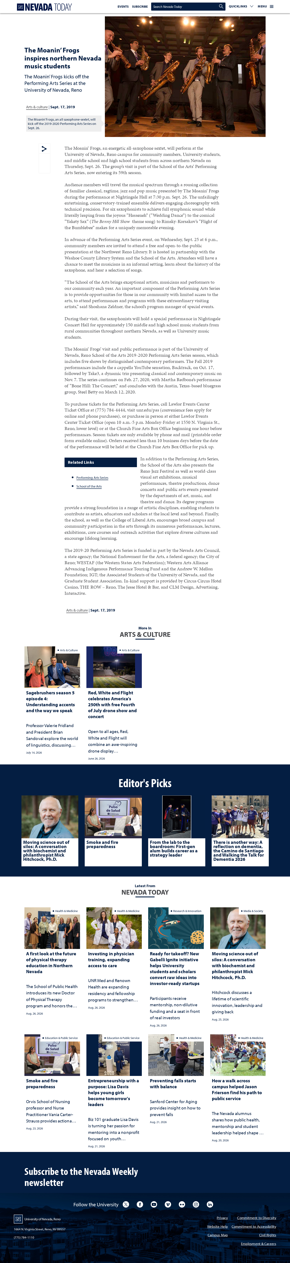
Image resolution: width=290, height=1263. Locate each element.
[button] (241, 6)
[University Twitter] (126, 1204)
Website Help (217, 1227)
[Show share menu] (44, 149)
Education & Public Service (61, 1038)
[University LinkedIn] (210, 1204)
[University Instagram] (196, 1204)
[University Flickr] (182, 1204)
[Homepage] (43, 7)
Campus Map (218, 1235)
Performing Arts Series (92, 477)
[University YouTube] (154, 1204)
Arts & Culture (69, 650)
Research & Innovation (187, 911)
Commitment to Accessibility (254, 1227)
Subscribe (140, 6)
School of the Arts (89, 486)
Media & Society (253, 911)
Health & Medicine (66, 911)
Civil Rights (267, 1235)
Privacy (222, 1218)
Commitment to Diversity (256, 1218)
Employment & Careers (258, 1244)
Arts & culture (37, 106)
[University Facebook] (140, 1204)
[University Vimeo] (168, 1204)
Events (123, 6)
